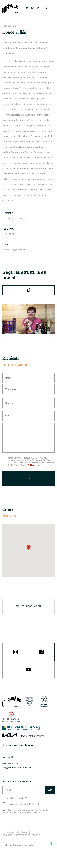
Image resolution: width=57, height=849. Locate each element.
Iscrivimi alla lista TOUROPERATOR (22, 804)
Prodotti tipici (9, 25)
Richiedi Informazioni (28, 606)
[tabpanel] (28, 319)
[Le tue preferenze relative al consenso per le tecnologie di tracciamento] (52, 844)
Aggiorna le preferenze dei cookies (21, 835)
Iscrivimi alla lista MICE (16, 798)
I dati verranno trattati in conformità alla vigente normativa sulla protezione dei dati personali (25, 811)
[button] (28, 548)
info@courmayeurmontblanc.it (16, 767)
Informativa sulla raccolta (19, 845)
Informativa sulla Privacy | (16, 832)
